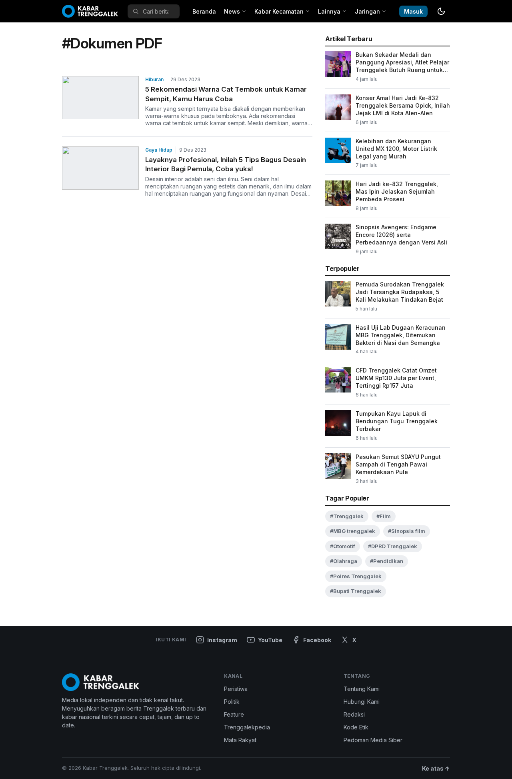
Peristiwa (236, 688)
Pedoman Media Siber (373, 740)
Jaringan (367, 11)
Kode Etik (356, 727)
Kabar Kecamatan (279, 11)
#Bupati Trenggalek (355, 591)
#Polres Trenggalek (356, 576)
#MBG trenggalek (352, 531)
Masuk (413, 11)
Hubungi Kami (362, 701)
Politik (232, 701)
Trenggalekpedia (247, 727)
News (232, 11)
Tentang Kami (362, 688)
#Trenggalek (347, 516)
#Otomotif (342, 546)
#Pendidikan (386, 561)
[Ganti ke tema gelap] (441, 11)
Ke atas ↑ (436, 768)
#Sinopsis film (406, 531)
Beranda (204, 11)
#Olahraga (343, 561)
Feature (234, 714)
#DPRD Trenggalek (392, 546)
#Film (383, 516)
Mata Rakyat (240, 740)
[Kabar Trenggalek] (90, 11)
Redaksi (354, 714)
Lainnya (329, 11)
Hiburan (154, 79)
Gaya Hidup (158, 150)
